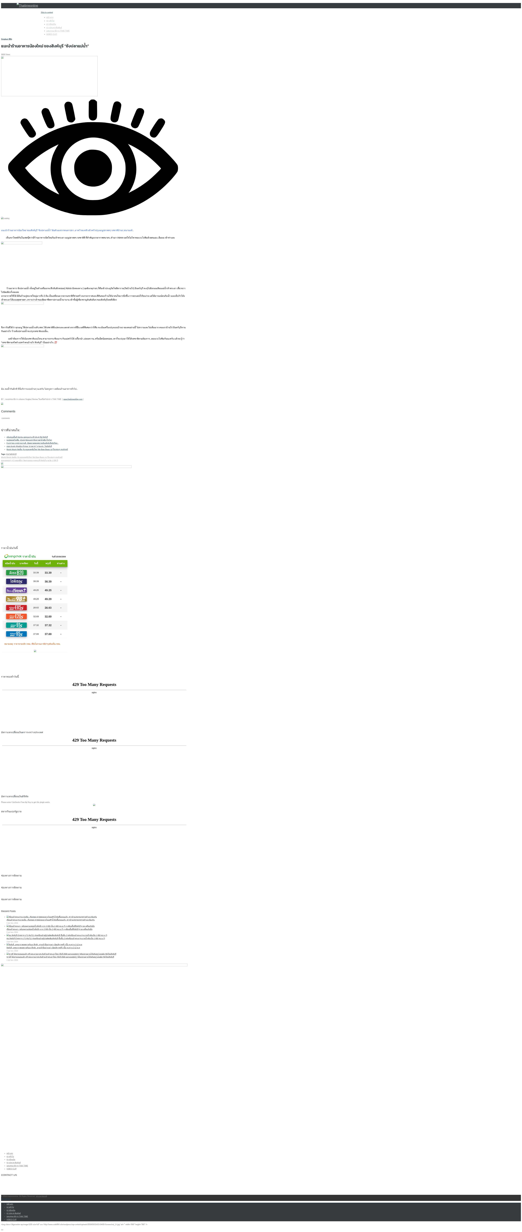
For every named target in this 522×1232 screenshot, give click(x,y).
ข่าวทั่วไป (50, 21)
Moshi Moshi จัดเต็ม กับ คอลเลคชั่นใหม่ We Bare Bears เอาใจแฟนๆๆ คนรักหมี (37, 449)
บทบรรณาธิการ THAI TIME (58, 31)
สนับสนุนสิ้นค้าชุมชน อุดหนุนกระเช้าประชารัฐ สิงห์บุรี (27, 437)
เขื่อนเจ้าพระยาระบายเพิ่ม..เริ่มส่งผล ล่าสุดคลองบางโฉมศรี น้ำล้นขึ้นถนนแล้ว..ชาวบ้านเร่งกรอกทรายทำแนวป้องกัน (51, 920)
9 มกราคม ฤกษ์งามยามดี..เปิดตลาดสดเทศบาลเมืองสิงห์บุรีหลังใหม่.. (32, 443)
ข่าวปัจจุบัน (51, 24)
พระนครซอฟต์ (41, 1196)
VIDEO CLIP (51, 34)
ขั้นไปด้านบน (6, 1199)
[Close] (2, 1229)
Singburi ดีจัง (6, 39)
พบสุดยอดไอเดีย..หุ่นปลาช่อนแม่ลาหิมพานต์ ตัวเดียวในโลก (29, 440)
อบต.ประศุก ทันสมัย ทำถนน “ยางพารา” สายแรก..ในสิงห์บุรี (29, 446)
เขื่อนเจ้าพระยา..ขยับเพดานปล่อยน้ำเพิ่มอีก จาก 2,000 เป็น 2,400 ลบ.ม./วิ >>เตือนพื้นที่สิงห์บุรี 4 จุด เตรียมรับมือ (49, 929)
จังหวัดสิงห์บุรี (11, 454)
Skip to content (47, 12)
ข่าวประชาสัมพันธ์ (54, 27)
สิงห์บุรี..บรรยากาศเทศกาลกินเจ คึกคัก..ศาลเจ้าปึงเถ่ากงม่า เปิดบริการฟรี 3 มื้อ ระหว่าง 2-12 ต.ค (43, 948)
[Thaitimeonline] (27, 5)
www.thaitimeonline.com (72, 399)
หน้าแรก (49, 17)
